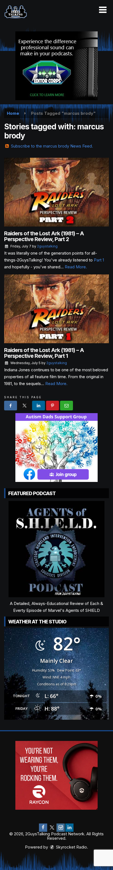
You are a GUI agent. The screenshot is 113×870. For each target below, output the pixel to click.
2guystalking (47, 246)
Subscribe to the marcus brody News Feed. (52, 146)
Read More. (76, 266)
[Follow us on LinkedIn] (69, 827)
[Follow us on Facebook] (43, 827)
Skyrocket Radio (71, 847)
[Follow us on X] (52, 827)
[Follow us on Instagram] (60, 827)
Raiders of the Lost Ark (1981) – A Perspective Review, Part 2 (44, 236)
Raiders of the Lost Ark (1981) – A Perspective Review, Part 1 (44, 353)
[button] (103, 10)
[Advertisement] (56, 65)
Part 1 (99, 260)
